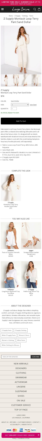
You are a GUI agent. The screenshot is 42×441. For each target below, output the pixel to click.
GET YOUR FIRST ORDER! (22, 435)
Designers (21, 368)
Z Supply (5, 90)
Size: (2, 105)
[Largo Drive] (21, 8)
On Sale (21, 400)
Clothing (21, 372)
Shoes (21, 396)
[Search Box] (34, 9)
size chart (33, 105)
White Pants (21, 340)
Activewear (21, 382)
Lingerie (21, 386)
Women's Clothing (8, 340)
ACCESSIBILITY (15, 425)
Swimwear (21, 377)
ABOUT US (5, 422)
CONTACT (36, 422)
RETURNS (13, 422)
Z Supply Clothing (20, 330)
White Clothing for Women (10, 345)
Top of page (21, 409)
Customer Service (21, 405)
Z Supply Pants (7, 330)
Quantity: (4, 109)
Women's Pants (24, 335)
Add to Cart (21, 121)
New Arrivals (21, 363)
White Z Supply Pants (9, 335)
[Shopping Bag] (39, 9)
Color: (3, 101)
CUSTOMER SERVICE (24, 422)
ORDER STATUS (27, 425)
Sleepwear (21, 391)
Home (11, 16)
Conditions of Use (24, 438)
